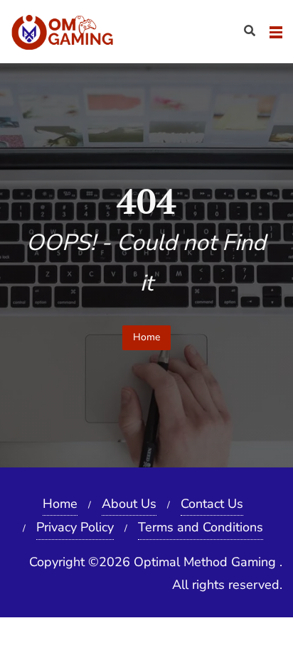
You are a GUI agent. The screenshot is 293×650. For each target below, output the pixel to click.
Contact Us (212, 503)
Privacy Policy (75, 527)
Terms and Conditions (200, 527)
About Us (129, 503)
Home (146, 337)
